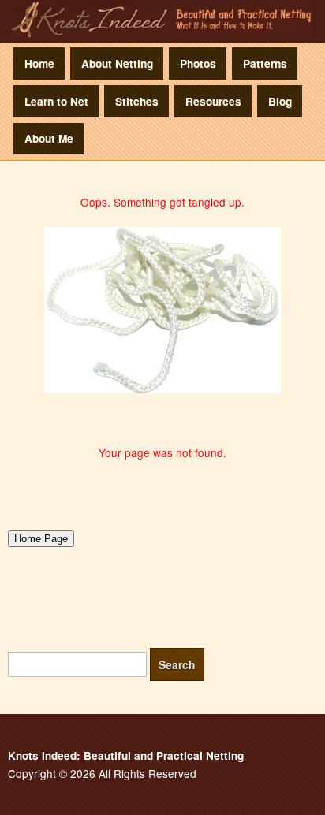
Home (39, 63)
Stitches (137, 101)
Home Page (41, 539)
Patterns (265, 63)
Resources (213, 101)
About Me (48, 138)
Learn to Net (56, 101)
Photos (198, 63)
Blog (280, 101)
